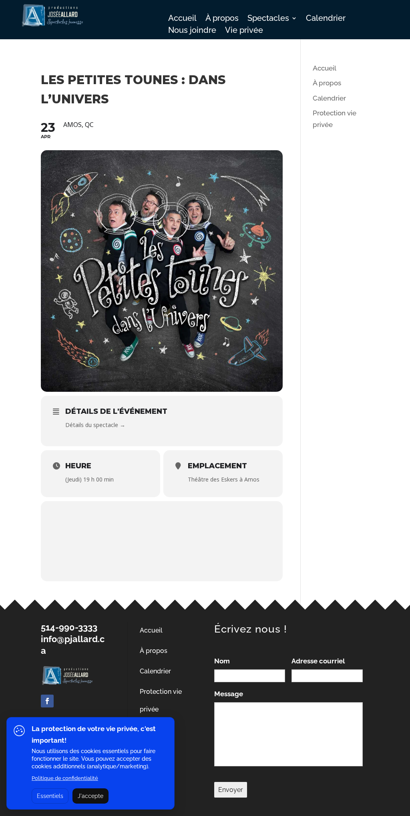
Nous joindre (192, 31)
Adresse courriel (318, 661)
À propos (222, 19)
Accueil (182, 19)
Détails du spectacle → (95, 425)
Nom (222, 661)
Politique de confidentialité (65, 778)
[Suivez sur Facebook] (47, 701)
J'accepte (90, 796)
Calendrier (326, 19)
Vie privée (244, 31)
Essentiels (50, 796)
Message (228, 694)
